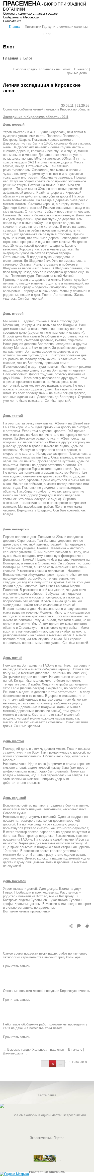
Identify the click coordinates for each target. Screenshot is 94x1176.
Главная (15, 26)
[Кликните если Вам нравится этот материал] (87, 926)
